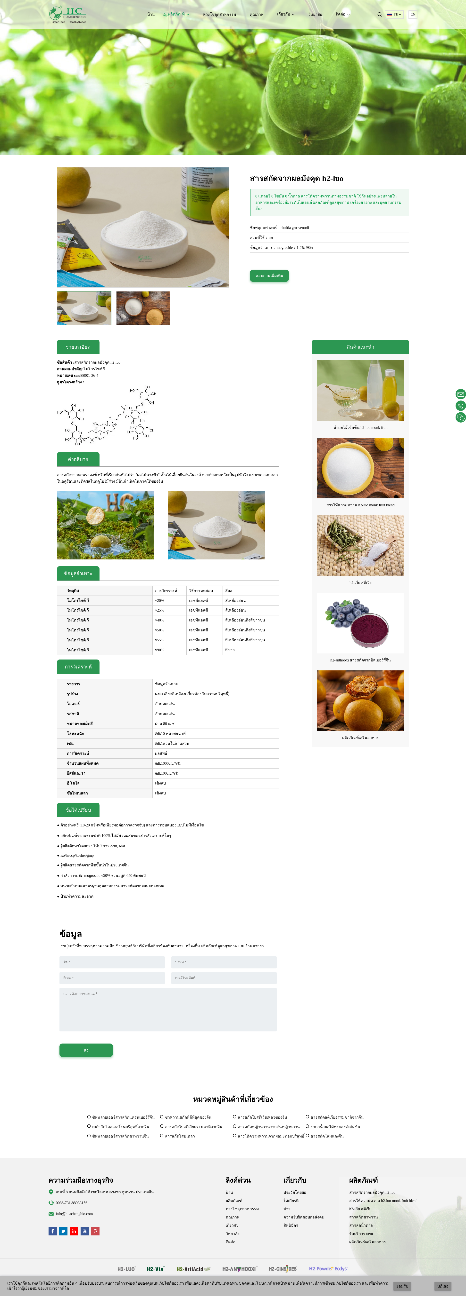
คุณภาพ (257, 14)
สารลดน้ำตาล (361, 1225)
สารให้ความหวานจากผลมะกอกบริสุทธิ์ (271, 1136)
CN (413, 14)
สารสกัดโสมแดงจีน (327, 1136)
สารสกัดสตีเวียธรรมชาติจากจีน (337, 1117)
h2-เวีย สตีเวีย (361, 583)
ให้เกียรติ (291, 1201)
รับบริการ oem (361, 1234)
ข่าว (287, 1209)
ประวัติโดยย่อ (294, 1192)
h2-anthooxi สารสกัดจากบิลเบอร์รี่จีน (360, 660)
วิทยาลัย (315, 14)
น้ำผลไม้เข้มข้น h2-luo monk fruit (360, 427)
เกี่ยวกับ (232, 1225)
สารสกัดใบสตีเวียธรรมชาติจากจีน (193, 1127)
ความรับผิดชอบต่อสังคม (304, 1217)
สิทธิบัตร (290, 1225)
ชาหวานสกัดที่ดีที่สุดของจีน (188, 1117)
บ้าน (151, 14)
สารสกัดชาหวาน (363, 1217)
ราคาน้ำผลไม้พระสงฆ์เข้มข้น (335, 1127)
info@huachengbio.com (74, 1214)
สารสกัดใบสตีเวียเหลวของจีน (262, 1117)
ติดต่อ (230, 1242)
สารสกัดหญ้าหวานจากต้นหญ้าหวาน (269, 1127)
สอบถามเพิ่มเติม (269, 276)
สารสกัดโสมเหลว (180, 1136)
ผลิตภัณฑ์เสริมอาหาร (360, 738)
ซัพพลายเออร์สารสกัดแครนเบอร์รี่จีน (123, 1117)
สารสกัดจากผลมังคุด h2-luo (372, 1192)
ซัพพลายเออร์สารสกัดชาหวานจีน (120, 1136)
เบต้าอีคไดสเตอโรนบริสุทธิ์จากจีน (120, 1127)
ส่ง (86, 1050)
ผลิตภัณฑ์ (234, 1201)
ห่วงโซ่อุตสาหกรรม (219, 14)
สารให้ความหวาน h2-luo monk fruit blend (360, 505)
